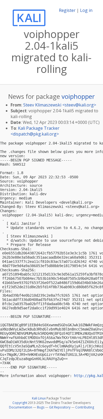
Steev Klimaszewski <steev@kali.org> (59, 105)
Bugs (40, 407)
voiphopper (78, 96)
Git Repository (60, 407)
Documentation (20, 407)
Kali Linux (39, 398)
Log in (86, 10)
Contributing (84, 407)
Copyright (19, 403)
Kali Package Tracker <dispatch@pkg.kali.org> (35, 131)
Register (67, 10)
